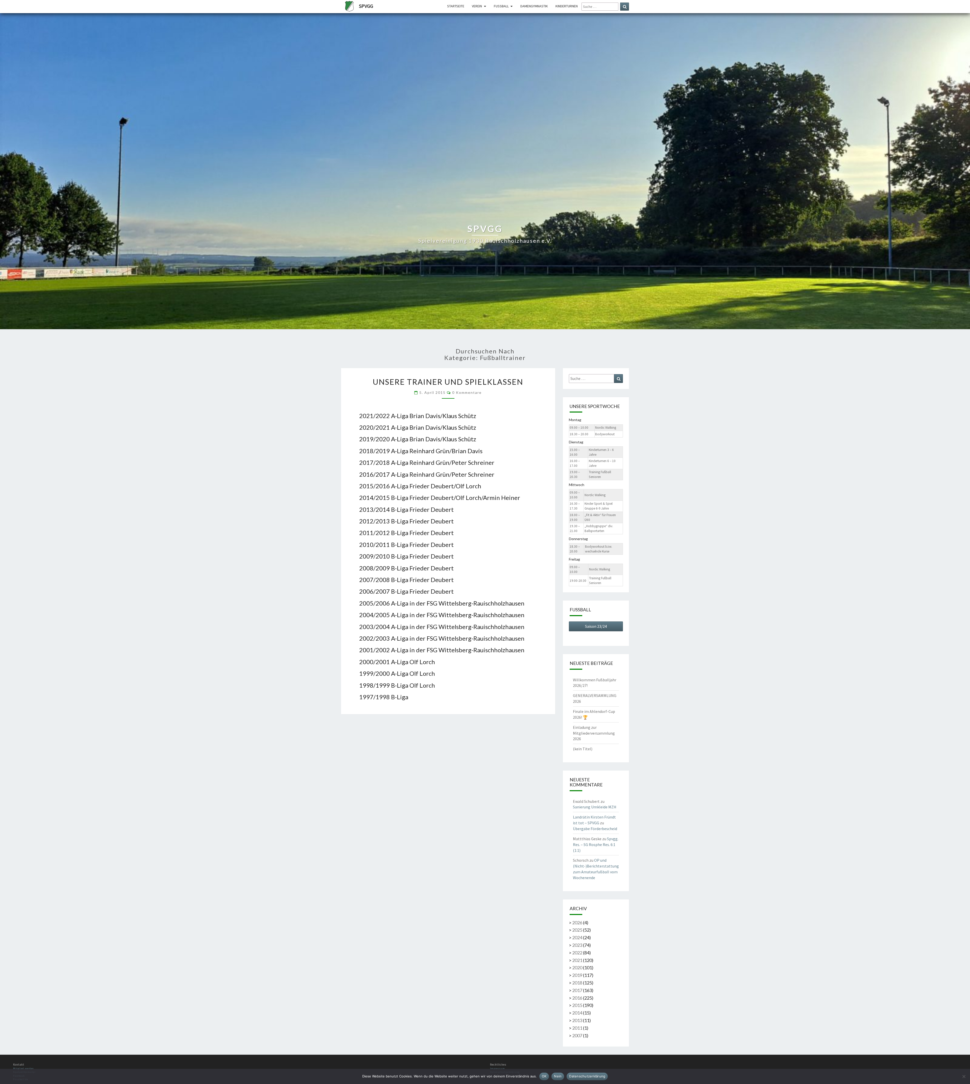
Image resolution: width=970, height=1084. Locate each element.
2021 (577, 960)
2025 (577, 930)
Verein (477, 6)
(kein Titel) (582, 748)
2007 (577, 1035)
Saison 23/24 (596, 626)
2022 (577, 952)
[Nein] (963, 1076)
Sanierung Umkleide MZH (594, 806)
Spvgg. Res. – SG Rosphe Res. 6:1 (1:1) (595, 844)
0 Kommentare (467, 392)
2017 (577, 990)
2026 (577, 922)
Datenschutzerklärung (587, 1076)
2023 (577, 945)
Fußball (501, 6)
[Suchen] (624, 7)
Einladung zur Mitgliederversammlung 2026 (594, 733)
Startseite (455, 6)
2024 (577, 937)
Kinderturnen (566, 6)
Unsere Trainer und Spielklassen (448, 381)
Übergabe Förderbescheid (595, 828)
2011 (577, 1028)
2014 (577, 1013)
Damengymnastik (534, 6)
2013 (577, 1020)
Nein (558, 1076)
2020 (577, 967)
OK (544, 1076)
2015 (577, 1005)
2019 (577, 975)
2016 (577, 998)
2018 (577, 982)
